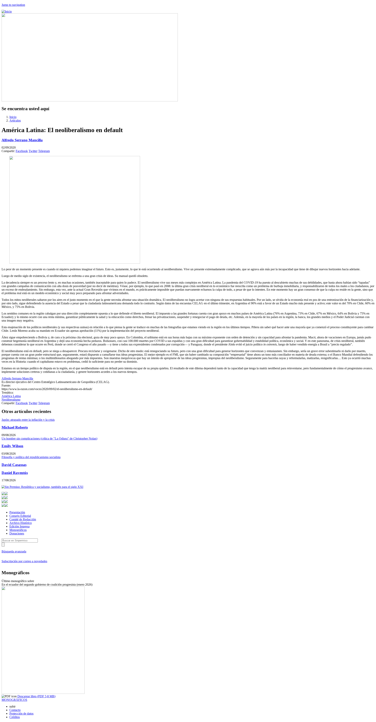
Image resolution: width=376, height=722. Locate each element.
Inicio (12, 117)
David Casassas (14, 465)
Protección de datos (21, 713)
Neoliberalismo (11, 399)
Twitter (33, 151)
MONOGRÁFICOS (14, 699)
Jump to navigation (13, 4)
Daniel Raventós (15, 473)
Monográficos (18, 530)
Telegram (44, 151)
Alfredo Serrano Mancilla (22, 140)
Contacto (15, 710)
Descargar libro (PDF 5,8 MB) (36, 696)
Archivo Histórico (20, 523)
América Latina (11, 396)
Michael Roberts (15, 427)
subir (12, 706)
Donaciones (16, 533)
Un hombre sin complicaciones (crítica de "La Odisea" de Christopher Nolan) (49, 438)
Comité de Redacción (22, 519)
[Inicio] (7, 11)
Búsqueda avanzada (14, 551)
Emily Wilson (12, 446)
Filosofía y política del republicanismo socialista (31, 457)
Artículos (15, 120)
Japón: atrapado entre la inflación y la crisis (28, 419)
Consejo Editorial (20, 515)
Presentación (17, 512)
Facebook (22, 151)
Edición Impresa (19, 526)
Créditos (14, 717)
